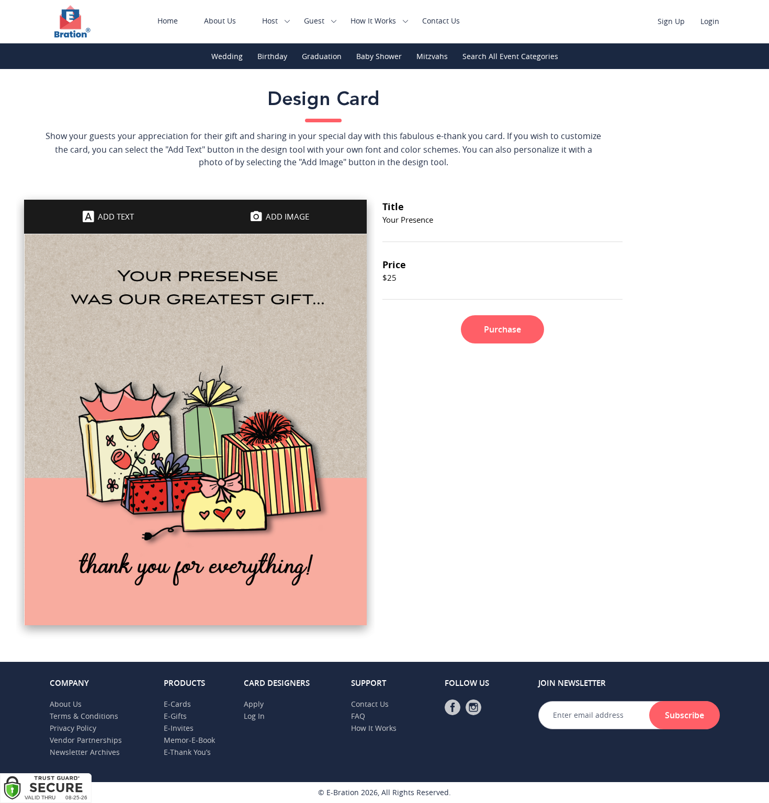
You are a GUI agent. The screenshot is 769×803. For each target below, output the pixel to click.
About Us (220, 21)
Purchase (502, 329)
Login (709, 21)
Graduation (322, 56)
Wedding (227, 56)
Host (270, 21)
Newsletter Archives (85, 752)
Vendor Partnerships (86, 740)
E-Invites (179, 728)
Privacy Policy (73, 728)
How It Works (373, 21)
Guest (314, 21)
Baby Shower (379, 56)
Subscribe (684, 715)
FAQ (358, 716)
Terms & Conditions (84, 716)
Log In (254, 716)
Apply (254, 704)
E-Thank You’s (187, 752)
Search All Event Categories (510, 56)
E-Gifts (175, 716)
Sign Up (671, 21)
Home (167, 21)
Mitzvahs (432, 56)
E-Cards (177, 704)
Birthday (272, 56)
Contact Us (441, 21)
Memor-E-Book (189, 740)
